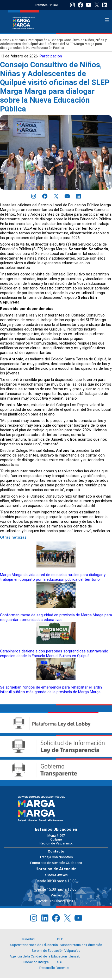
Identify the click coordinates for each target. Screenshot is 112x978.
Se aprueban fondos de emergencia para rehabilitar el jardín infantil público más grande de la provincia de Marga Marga (51, 689)
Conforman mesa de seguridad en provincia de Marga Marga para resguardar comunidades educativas (56, 617)
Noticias (18, 40)
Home (4, 40)
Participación (37, 40)
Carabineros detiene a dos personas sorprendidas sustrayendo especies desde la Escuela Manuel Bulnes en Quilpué (54, 653)
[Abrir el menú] (107, 20)
